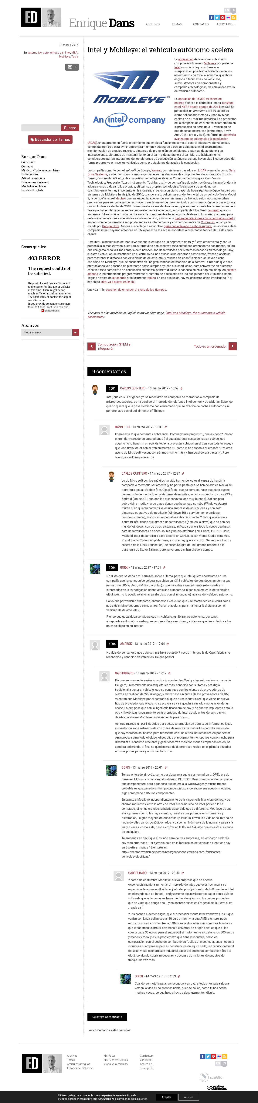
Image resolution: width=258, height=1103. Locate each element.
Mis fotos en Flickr (33, 186)
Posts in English (32, 190)
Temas (177, 24)
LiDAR (202, 170)
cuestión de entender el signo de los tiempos (136, 289)
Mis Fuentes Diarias (116, 1060)
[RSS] (233, 17)
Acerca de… (226, 24)
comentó (213, 210)
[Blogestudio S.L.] (211, 1077)
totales (151, 278)
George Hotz (110, 226)
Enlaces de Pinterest (80, 1068)
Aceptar (166, 1097)
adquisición (185, 59)
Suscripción (147, 1068)
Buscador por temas (52, 139)
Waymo (156, 170)
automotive (35, 52)
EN (227, 10)
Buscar (70, 127)
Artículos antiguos (33, 178)
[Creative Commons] (217, 1087)
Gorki (124, 567)
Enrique (101, 22)
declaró (121, 198)
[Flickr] (228, 17)
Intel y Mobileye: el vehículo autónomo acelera (160, 49)
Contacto (201, 24)
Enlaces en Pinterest (35, 182)
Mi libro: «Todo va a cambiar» (40, 170)
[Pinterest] (222, 17)
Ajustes (188, 1097)
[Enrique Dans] (42, 17)
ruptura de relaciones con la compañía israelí (204, 218)
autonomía (119, 278)
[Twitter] (217, 17)
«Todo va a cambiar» (116, 1064)
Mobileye (210, 63)
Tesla (74, 56)
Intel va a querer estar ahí (117, 282)
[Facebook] (211, 17)
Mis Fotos (110, 1055)
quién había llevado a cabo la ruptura (187, 226)
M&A (74, 52)
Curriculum (28, 162)
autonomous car (53, 52)
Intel (177, 67)
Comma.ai (207, 222)
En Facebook (29, 174)
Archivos (153, 24)
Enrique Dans (52, 310)
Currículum (146, 1055)
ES (233, 10)
